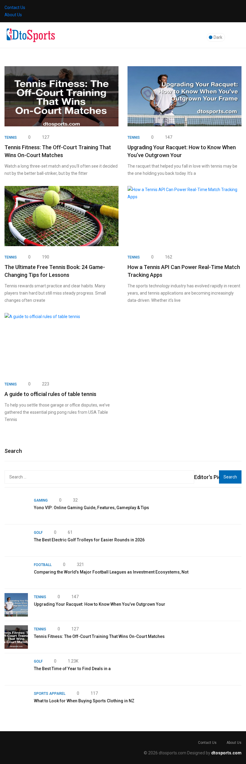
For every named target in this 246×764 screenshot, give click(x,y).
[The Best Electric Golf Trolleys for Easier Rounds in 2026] (16, 540)
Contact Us (14, 7)
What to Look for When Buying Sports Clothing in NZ (84, 700)
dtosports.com (226, 752)
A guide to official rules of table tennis (50, 394)
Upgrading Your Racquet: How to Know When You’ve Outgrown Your (99, 604)
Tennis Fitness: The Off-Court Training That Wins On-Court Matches (99, 636)
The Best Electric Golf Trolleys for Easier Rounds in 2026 (89, 539)
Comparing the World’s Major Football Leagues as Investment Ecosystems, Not (111, 572)
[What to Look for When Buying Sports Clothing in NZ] (16, 701)
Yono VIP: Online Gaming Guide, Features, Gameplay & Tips (91, 507)
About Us (13, 14)
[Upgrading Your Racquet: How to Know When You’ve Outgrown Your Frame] (16, 605)
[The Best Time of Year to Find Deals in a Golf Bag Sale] (16, 669)
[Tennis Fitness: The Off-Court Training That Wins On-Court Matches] (16, 637)
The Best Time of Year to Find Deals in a (72, 668)
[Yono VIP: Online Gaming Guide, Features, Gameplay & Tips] (16, 508)
